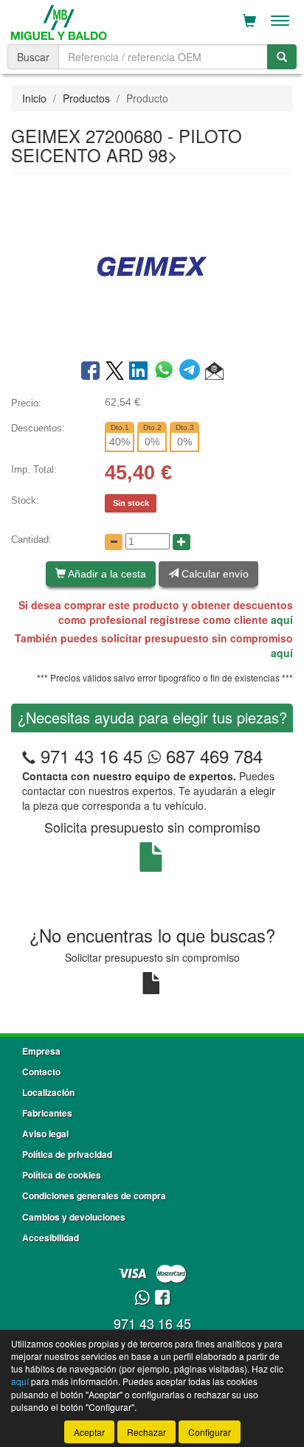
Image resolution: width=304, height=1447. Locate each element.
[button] (214, 371)
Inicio (34, 98)
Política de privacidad (67, 1154)
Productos (86, 98)
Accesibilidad (50, 1237)
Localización (48, 1092)
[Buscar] (282, 56)
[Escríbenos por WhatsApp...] (142, 1298)
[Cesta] (249, 20)
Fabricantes (47, 1113)
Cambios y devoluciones (73, 1217)
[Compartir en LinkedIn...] (138, 371)
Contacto (41, 1071)
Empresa (41, 1051)
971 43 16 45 (91, 755)
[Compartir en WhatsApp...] (166, 371)
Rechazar (146, 1432)
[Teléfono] (28, 755)
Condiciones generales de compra (94, 1195)
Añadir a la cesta (106, 574)
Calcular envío (214, 574)
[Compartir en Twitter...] (115, 371)
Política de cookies (61, 1174)
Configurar (209, 1432)
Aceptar (89, 1432)
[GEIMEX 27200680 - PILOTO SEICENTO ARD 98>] (152, 264)
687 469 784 (212, 755)
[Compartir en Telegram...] (192, 371)
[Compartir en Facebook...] (90, 371)
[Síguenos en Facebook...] (162, 1298)
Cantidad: (31, 539)
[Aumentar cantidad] (181, 542)
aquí (282, 619)
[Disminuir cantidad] (113, 542)
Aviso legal (45, 1133)
